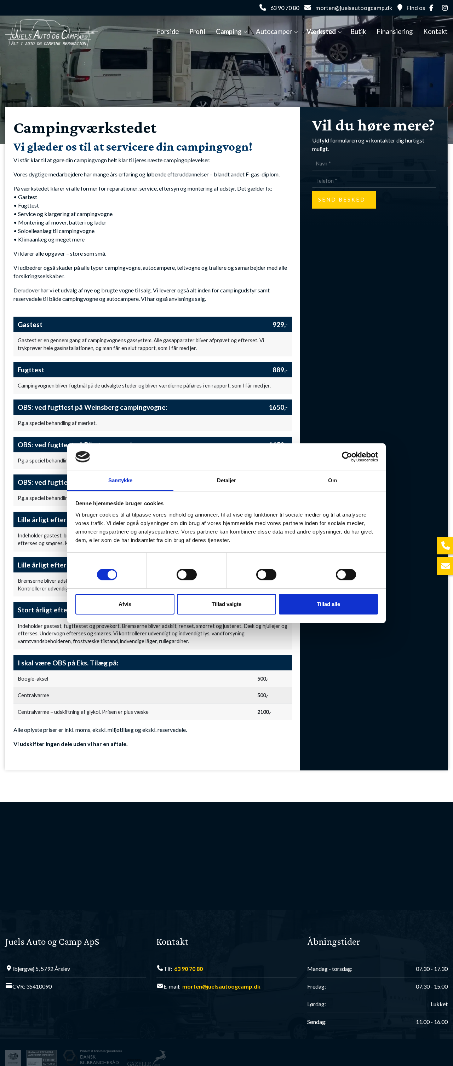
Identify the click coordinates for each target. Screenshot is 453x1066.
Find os (416, 7)
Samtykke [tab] (120, 480)
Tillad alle (328, 604)
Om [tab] (332, 480)
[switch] (187, 576)
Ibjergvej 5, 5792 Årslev (41, 968)
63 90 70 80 (284, 7)
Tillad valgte (226, 604)
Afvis (125, 604)
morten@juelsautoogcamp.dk (353, 7)
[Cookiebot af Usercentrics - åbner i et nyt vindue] (347, 457)
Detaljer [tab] (226, 480)
